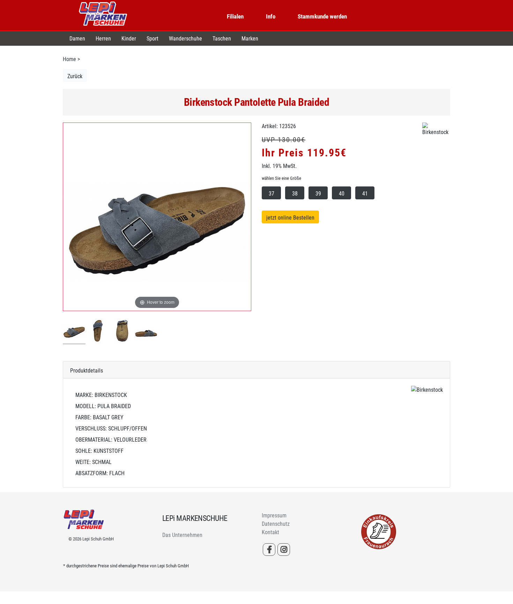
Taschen (222, 38)
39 (318, 193)
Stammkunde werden (322, 16)
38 (295, 193)
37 (271, 193)
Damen (77, 38)
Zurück (74, 76)
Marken (249, 38)
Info (270, 16)
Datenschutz (276, 524)
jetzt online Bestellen (290, 217)
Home (69, 59)
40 (341, 193)
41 (365, 193)
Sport (152, 38)
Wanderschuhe (185, 38)
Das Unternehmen (182, 535)
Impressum (274, 515)
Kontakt (270, 532)
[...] (74, 331)
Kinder (128, 38)
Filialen (235, 16)
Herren (103, 38)
